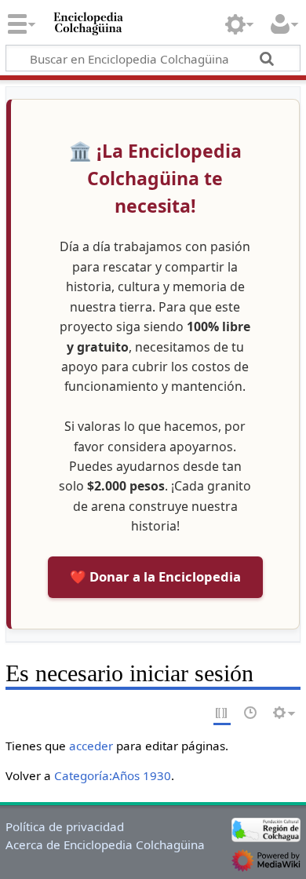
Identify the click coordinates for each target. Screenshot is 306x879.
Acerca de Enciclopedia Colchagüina (105, 844)
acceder (91, 745)
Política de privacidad (64, 826)
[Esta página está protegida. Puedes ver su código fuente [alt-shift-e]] (222, 714)
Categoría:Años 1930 (112, 775)
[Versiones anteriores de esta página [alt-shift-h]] (251, 714)
